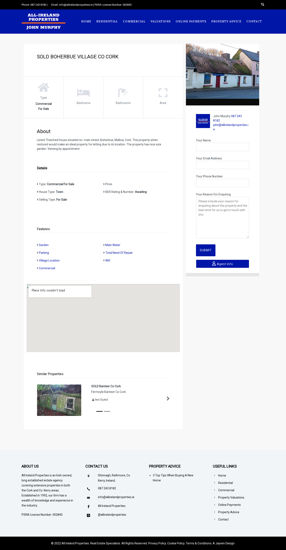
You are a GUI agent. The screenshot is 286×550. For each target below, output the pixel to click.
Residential (107, 21)
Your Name (203, 140)
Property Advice (226, 21)
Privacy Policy (157, 543)
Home (86, 21)
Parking (44, 252)
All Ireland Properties (111, 506)
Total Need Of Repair (119, 252)
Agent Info (224, 264)
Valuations (161, 21)
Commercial (134, 21)
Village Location (49, 260)
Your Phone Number (209, 176)
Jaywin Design (224, 543)
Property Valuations (231, 497)
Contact (254, 21)
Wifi (107, 260)
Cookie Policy (175, 543)
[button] (38, 398)
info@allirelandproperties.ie (116, 497)
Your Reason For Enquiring (213, 194)
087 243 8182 (107, 488)
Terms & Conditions (198, 543)
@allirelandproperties (112, 514)
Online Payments (191, 21)
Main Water (112, 245)
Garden (44, 245)
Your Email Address (209, 158)
